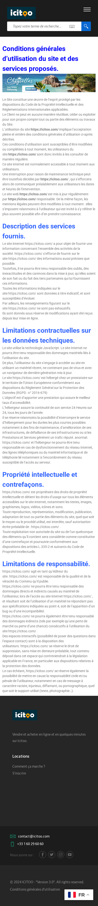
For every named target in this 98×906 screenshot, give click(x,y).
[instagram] (60, 854)
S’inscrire (19, 773)
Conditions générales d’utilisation (35, 889)
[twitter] (51, 854)
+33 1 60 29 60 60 (30, 844)
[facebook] (42, 854)
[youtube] (69, 854)
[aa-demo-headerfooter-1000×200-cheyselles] (49, 83)
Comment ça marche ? (28, 766)
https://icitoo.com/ (45, 129)
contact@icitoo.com (33, 836)
